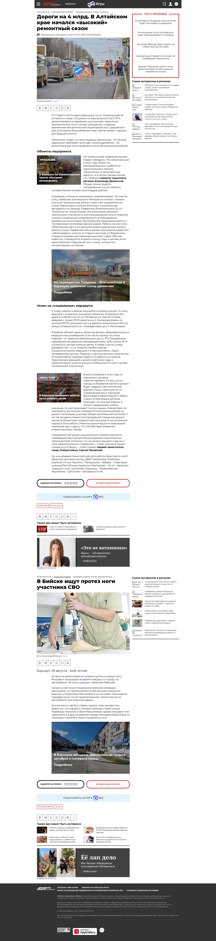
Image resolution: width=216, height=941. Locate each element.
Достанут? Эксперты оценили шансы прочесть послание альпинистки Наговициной (162, 97)
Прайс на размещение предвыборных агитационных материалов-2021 (90, 890)
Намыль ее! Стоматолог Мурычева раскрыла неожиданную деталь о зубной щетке (160, 632)
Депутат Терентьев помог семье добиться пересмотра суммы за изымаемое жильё (155, 69)
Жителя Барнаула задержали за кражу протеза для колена (64, 829)
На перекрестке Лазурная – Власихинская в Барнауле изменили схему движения (89, 284)
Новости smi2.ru (46, 568)
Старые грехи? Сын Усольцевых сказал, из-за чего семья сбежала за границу (161, 106)
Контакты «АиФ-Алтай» (67, 888)
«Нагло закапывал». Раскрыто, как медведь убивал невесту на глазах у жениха (161, 136)
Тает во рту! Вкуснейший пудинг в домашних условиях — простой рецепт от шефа (160, 603)
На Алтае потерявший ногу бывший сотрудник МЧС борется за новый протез (111, 839)
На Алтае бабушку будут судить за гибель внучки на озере (155, 45)
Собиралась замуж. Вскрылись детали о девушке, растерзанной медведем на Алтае (160, 593)
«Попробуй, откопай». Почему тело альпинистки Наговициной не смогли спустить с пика (161, 116)
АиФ (56, 101)
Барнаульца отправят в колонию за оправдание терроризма (156, 57)
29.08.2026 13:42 (44, 577)
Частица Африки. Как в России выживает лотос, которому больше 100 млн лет (161, 126)
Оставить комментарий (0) (108, 483)
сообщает (84, 682)
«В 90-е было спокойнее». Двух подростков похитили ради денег (160, 612)
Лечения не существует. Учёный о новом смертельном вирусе (160, 621)
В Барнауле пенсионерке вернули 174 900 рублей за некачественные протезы (112, 830)
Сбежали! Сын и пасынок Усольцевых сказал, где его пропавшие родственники (162, 87)
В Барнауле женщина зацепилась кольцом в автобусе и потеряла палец (89, 756)
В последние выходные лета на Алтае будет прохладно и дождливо (155, 22)
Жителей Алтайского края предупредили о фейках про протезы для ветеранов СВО (63, 839)
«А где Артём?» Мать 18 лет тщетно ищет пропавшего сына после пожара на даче (161, 584)
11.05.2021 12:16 (43, 12)
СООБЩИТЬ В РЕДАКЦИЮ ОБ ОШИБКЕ (143, 890)
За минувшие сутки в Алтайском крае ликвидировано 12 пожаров (156, 33)
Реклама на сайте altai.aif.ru (95, 888)
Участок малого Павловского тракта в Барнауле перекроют (63, 528)
